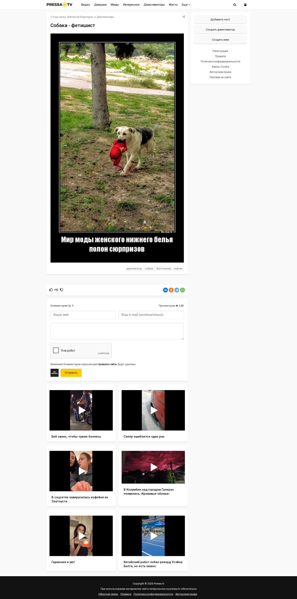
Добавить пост (220, 19)
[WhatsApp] (182, 290)
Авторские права (220, 71)
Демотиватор (134, 268)
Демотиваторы (154, 4)
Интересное (131, 4)
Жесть (173, 4)
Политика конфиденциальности (220, 61)
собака (149, 268)
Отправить (71, 372)
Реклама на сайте (220, 77)
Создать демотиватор (220, 29)
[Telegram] (176, 290)
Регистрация (220, 50)
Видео (85, 4)
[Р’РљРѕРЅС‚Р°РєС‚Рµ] (165, 290)
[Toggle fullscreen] (105, 423)
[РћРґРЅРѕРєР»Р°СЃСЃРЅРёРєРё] (171, 290)
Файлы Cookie (220, 66)
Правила (220, 56)
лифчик (178, 268)
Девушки (100, 4)
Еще (185, 4)
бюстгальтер (163, 268)
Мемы (115, 4)
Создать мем (220, 39)
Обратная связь (108, 594)
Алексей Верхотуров (81, 17)
